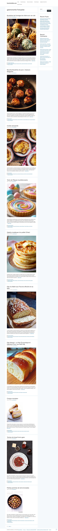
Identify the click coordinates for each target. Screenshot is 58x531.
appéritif (9, 63)
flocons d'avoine (10, 336)
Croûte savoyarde (12, 126)
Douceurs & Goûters (10, 225)
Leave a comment (10, 64)
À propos (24, 529)
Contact (50, 529)
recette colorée (30, 63)
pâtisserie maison (24, 336)
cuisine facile (9, 119)
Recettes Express (10, 391)
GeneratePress (20, 529)
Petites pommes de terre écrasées (18, 488)
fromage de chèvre (18, 63)
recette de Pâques (21, 226)
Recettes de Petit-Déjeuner (30, 336)
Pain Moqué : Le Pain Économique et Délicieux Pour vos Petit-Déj (18, 343)
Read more (33, 60)
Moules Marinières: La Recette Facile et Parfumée (45, 46)
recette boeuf (25, 481)
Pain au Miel (20, 336)
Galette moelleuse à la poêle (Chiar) (18, 232)
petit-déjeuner (21, 392)
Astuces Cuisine (19, 4)
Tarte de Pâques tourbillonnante (17, 180)
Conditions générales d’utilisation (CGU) (42, 529)
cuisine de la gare (10, 481)
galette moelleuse (15, 280)
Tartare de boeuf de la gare (16, 437)
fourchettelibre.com (12, 3)
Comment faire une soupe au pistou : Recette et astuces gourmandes (44, 53)
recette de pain (25, 392)
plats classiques (21, 481)
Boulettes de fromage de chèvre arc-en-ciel (21, 15)
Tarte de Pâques (26, 226)
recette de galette (30, 280)
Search (41, 9)
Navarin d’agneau (43, 64)
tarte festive (30, 226)
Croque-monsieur (12, 398)
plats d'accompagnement (21, 520)
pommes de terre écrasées (28, 520)
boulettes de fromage (13, 63)
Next (10, 526)
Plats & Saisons (10, 118)
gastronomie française (25, 63)
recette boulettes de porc (26, 119)
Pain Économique (16, 392)
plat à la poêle (26, 280)
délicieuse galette (10, 280)
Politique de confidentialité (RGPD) (31, 529)
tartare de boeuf (29, 481)
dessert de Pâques (10, 226)
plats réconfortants (20, 119)
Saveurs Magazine (32, 119)
